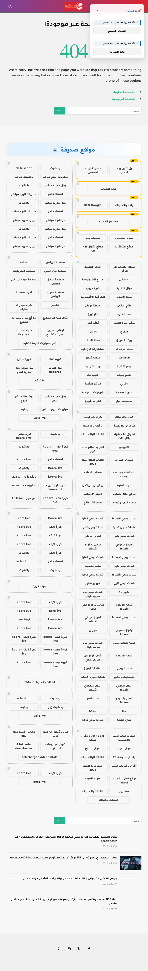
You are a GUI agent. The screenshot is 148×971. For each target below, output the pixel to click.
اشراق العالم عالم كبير (93, 449)
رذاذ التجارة (92, 366)
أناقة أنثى (93, 323)
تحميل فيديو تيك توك (24, 733)
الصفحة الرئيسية (124, 99)
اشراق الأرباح (93, 401)
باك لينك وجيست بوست (124, 474)
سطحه (23, 262)
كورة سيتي (24, 359)
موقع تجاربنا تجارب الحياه (124, 780)
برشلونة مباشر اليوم (24, 398)
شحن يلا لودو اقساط (93, 546)
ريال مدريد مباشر (55, 185)
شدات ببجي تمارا (92, 518)
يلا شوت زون (55, 707)
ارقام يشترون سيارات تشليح (55, 332)
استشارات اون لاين (92, 349)
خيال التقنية (124, 288)
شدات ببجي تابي (92, 527)
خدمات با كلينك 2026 (93, 768)
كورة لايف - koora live (55, 639)
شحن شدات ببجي (124, 643)
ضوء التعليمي (124, 238)
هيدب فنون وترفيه (124, 502)
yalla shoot (24, 168)
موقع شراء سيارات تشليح (24, 319)
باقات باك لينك (93, 425)
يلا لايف (39, 380)
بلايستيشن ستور (124, 677)
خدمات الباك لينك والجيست (124, 737)
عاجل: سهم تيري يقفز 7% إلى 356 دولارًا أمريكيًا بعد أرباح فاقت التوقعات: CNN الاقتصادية (63, 858)
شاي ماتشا (124, 719)
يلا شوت (55, 168)
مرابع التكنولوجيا (92, 279)
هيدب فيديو (92, 357)
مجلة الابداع (93, 340)
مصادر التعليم (93, 472)
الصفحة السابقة (124, 92)
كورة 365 (55, 359)
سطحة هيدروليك (24, 271)
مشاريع (124, 791)
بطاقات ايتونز (92, 668)
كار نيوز (93, 314)
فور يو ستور (92, 583)
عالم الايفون (124, 305)
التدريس (124, 447)
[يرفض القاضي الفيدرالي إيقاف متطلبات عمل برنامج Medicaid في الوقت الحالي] (130, 884)
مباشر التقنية (92, 383)
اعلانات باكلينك (108, 800)
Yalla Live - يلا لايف (23, 476)
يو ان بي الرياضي (92, 485)
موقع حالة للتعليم (124, 494)
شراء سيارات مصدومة (24, 332)
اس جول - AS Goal (24, 498)
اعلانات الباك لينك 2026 (92, 461)
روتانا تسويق (124, 340)
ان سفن (124, 279)
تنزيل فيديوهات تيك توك (55, 746)
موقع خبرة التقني (124, 323)
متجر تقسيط (93, 566)
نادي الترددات (124, 349)
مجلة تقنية (124, 485)
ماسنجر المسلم (108, 221)
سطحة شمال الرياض (55, 281)
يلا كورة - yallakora (23, 485)
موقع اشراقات (124, 246)
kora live (24, 518)
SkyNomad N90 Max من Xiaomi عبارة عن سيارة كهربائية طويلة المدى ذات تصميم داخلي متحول (63, 901)
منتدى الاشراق (124, 459)
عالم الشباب (108, 188)
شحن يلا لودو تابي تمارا (93, 606)
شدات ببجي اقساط (124, 518)
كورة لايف (55, 526)
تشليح (55, 305)
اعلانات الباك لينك (92, 434)
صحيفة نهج (124, 314)
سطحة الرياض (55, 262)
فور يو (93, 630)
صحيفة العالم (93, 502)
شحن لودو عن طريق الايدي (93, 657)
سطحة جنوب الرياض (55, 294)
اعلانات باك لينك (92, 791)
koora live (24, 459)
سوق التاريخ (92, 748)
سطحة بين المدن (55, 271)
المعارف (124, 357)
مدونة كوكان (93, 305)
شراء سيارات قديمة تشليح (39, 343)
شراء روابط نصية (124, 425)
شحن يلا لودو (124, 655)
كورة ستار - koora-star (24, 436)
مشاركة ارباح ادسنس (92, 170)
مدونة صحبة (124, 392)
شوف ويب (92, 288)
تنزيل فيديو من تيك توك (55, 733)
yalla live (40, 418)
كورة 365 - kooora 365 (55, 500)
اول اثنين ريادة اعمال (124, 170)
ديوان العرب (92, 778)
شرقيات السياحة (92, 392)
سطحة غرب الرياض (23, 279)
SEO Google (92, 205)
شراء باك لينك (124, 417)
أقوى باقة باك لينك (124, 765)
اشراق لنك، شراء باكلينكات (124, 436)
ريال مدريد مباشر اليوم (55, 398)
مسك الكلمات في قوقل (124, 269)
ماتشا (92, 711)
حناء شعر (93, 698)
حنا (124, 711)
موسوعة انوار (124, 401)
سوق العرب (124, 748)
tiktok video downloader (24, 746)
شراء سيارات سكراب (24, 307)
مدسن (93, 331)
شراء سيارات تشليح (55, 317)
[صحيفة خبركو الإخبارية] (74, 6)
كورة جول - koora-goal (55, 448)
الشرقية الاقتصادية (93, 297)
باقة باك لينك (124, 205)
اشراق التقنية (92, 266)
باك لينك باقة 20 (124, 757)
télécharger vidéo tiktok (39, 757)
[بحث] (10, 6)
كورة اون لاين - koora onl (55, 487)
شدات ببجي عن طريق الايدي (93, 594)
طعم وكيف (124, 375)
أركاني (124, 383)
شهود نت (92, 375)
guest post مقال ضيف (92, 737)
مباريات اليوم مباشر (55, 176)
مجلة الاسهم (124, 297)
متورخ (124, 331)
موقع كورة (39, 586)
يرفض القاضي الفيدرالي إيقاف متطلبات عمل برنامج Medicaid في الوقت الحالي (70, 879)
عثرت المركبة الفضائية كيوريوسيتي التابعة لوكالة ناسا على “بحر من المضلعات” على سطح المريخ (65, 839)
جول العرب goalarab (55, 370)
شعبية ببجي (124, 668)
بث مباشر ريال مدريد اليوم (24, 370)
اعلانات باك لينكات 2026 (39, 682)
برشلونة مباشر (24, 176)
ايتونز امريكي (93, 536)
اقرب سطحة (24, 292)
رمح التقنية (124, 366)
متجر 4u (124, 592)
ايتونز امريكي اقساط (93, 619)
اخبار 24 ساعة (93, 494)
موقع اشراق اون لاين (92, 248)
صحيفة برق (92, 238)
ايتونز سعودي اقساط (124, 546)
